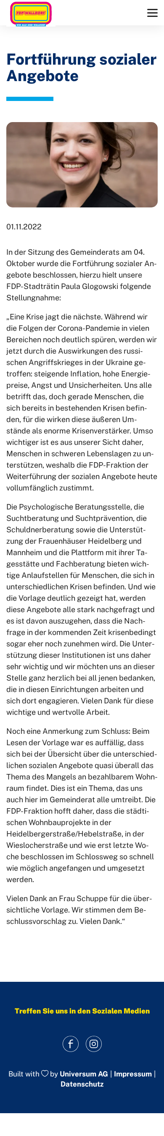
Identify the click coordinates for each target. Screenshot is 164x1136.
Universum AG (84, 1074)
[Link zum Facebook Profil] (70, 1043)
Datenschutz (82, 1084)
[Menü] (152, 13)
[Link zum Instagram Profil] (93, 1043)
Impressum (133, 1074)
